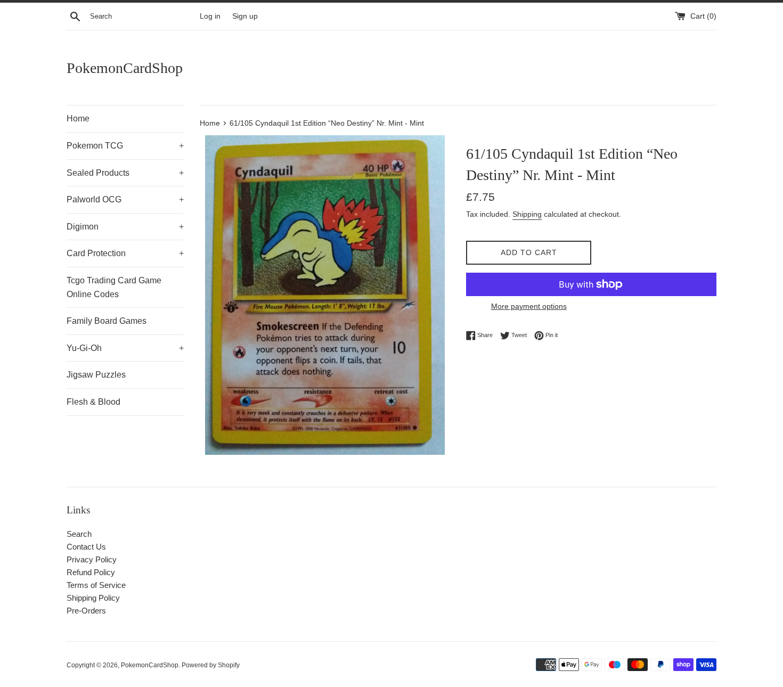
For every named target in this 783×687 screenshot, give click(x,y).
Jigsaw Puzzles (96, 374)
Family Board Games (106, 320)
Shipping (527, 214)
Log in (210, 16)
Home (78, 118)
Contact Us (86, 546)
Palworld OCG (125, 199)
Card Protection (125, 253)
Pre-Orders (86, 610)
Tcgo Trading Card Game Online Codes (114, 287)
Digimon (125, 226)
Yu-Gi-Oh (125, 348)
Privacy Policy (92, 559)
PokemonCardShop (125, 68)
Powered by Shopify (211, 665)
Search (79, 533)
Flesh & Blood (93, 401)
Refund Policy (91, 572)
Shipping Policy (93, 597)
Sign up (245, 16)
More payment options (529, 306)
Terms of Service (96, 585)
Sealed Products (125, 172)
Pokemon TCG (125, 145)
